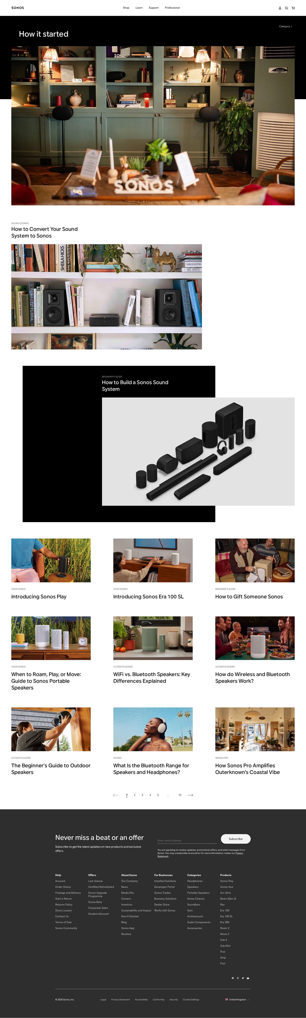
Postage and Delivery (68, 892)
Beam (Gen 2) (228, 898)
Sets (190, 910)
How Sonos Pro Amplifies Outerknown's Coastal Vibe (247, 768)
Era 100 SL (226, 916)
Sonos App (127, 928)
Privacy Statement (120, 999)
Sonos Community (66, 928)
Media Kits (127, 892)
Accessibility (141, 999)
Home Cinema (195, 898)
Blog (124, 922)
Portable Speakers (198, 892)
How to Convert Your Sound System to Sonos (44, 232)
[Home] (17, 8)
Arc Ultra (225, 892)
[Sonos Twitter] (243, 978)
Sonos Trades (162, 892)
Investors (126, 904)
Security (174, 999)
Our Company (129, 881)
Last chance (95, 881)
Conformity (158, 999)
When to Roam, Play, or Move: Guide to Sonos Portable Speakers (46, 681)
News (124, 887)
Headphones (195, 881)
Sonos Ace (226, 887)
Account (60, 881)
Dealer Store (162, 904)
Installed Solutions (165, 881)
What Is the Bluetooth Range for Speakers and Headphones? (151, 768)
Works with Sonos (164, 910)
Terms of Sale (63, 922)
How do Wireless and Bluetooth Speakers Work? (252, 677)
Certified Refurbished (101, 887)
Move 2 (224, 934)
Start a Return (63, 898)
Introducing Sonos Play (38, 596)
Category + (285, 26)
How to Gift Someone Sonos (249, 596)
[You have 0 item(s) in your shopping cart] (293, 8)
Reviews (126, 934)
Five (222, 951)
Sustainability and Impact (136, 910)
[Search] (286, 8)
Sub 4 (223, 940)
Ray (222, 904)
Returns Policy (63, 904)
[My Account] (280, 8)
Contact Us (62, 916)
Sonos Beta (95, 902)
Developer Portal (164, 887)
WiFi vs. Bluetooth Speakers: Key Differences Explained (151, 677)
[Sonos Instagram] (237, 978)
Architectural (195, 916)
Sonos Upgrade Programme (97, 894)
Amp (223, 957)
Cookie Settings (191, 999)
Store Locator (63, 910)
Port (222, 963)
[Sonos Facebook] (232, 978)
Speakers (193, 887)
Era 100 (224, 910)
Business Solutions (165, 898)
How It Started (129, 916)
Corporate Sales (98, 908)
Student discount (98, 913)
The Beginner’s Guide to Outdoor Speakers (51, 768)
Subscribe (236, 839)
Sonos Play (226, 881)
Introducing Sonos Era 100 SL (148, 596)
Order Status (63, 887)
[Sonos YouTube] (248, 978)
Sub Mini (225, 945)
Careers (126, 898)
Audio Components (199, 922)
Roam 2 (224, 928)
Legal (103, 999)
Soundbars (193, 904)
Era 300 (224, 922)
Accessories (194, 928)
